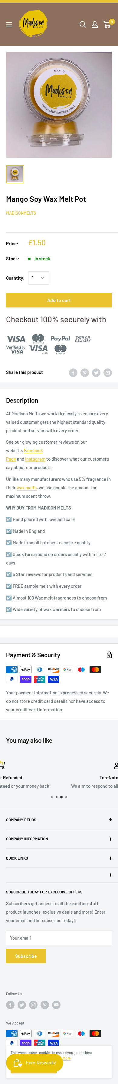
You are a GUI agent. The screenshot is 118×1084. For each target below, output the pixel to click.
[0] (107, 24)
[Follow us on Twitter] (22, 1005)
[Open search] (83, 24)
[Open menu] (9, 24)
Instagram (35, 459)
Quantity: (15, 278)
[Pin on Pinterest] (84, 372)
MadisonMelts (21, 213)
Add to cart (59, 300)
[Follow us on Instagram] (33, 1005)
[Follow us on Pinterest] (45, 1005)
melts (31, 487)
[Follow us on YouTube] (56, 1005)
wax (21, 487)
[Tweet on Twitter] (96, 372)
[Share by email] (107, 372)
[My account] (95, 24)
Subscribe (26, 956)
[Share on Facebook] (73, 372)
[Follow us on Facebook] (10, 1005)
